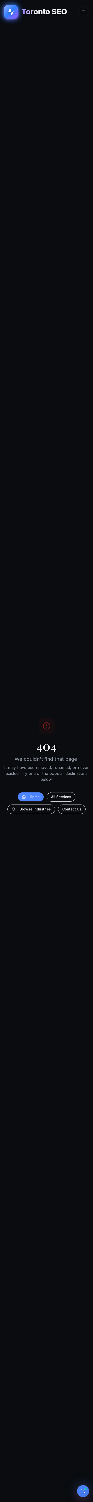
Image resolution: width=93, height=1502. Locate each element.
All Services (61, 797)
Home (35, 797)
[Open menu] (83, 11)
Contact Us (71, 809)
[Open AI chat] (83, 1491)
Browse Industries (35, 809)
